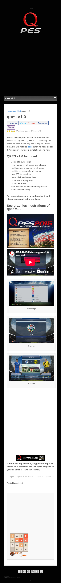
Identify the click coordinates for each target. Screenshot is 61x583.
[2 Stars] (9, 131)
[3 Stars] (11, 131)
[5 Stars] (15, 131)
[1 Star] (8, 131)
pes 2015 (17, 111)
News (31, 9)
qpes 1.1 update (44, 476)
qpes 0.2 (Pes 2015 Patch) (21, 476)
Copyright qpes (14, 577)
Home (9, 111)
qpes (30, 147)
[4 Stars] (13, 131)
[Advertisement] (30, 64)
